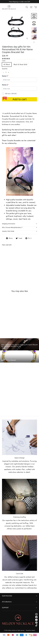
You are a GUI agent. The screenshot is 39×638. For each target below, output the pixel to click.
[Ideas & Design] (19, 437)
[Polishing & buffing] (19, 496)
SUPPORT (5, 608)
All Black (7, 64)
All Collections (7, 602)
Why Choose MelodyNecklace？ (12, 227)
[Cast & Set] (19, 553)
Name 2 (6, 85)
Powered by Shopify (30, 630)
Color (3, 60)
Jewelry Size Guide (8, 231)
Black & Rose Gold (20, 64)
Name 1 (6, 76)
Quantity (5, 68)
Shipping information (8, 224)
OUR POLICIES (7, 596)
